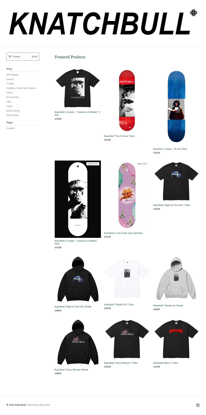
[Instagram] (198, 405)
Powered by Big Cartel (38, 404)
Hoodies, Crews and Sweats (21, 88)
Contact (10, 128)
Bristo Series (13, 110)
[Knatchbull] (103, 22)
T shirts (10, 83)
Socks (9, 106)
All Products (12, 74)
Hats (8, 101)
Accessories (12, 97)
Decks (9, 92)
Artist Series (12, 115)
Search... (10, 79)
